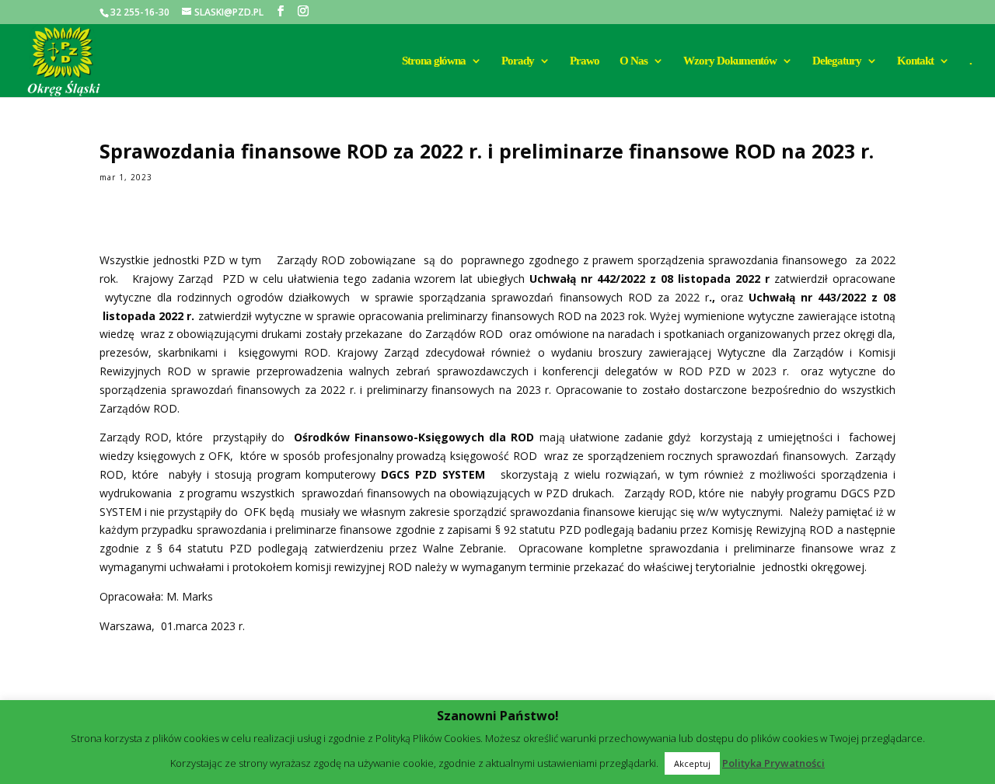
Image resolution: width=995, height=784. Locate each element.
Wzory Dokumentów (730, 61)
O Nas (634, 61)
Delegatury (836, 61)
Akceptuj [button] (692, 763)
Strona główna (434, 61)
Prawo (584, 61)
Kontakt (915, 61)
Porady (517, 61)
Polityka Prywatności (773, 763)
